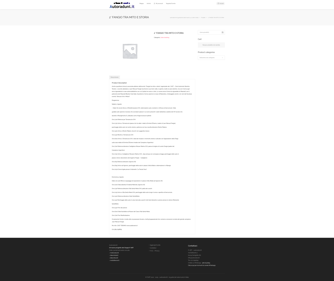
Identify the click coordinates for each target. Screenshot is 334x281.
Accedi (221, 3)
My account (159, 3)
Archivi (149, 3)
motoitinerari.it (114, 260)
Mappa (142, 3)
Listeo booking (164, 37)
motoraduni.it (114, 253)
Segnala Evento (171, 3)
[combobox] (211, 57)
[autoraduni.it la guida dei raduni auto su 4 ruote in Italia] (122, 5)
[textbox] (211, 58)
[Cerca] (222, 32)
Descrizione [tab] (114, 77)
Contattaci (153, 248)
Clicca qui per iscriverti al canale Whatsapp (202, 265)
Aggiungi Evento (155, 245)
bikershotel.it (114, 255)
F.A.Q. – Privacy (155, 251)
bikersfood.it (114, 258)
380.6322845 (206, 263)
